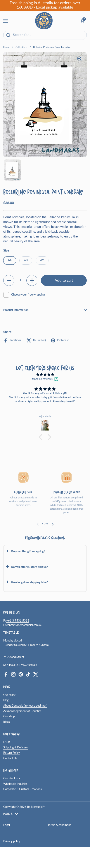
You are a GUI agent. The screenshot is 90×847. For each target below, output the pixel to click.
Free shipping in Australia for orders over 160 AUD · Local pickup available (45, 5)
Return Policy (11, 752)
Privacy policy (11, 841)
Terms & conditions (59, 825)
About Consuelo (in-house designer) (25, 705)
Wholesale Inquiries (15, 783)
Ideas (6, 721)
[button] (8, 280)
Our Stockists (11, 778)
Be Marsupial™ (36, 806)
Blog (6, 700)
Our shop (9, 716)
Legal (6, 825)
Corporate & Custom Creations (22, 789)
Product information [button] (15, 310)
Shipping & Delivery (15, 747)
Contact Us (10, 758)
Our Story (9, 694)
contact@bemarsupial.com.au (24, 625)
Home (6, 47)
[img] (45, 374)
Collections (21, 47)
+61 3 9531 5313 (17, 620)
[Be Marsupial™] (44, 21)
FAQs (6, 742)
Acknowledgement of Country (22, 711)
